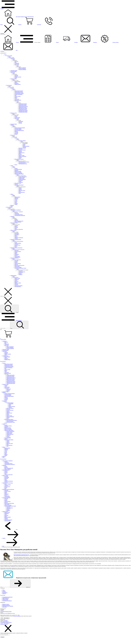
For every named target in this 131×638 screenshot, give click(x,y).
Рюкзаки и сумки (5, 384)
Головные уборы (13, 78)
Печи (20, 193)
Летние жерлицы (18, 263)
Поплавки (16, 260)
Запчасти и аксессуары (19, 229)
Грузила (16, 261)
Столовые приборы (22, 140)
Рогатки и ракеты (18, 251)
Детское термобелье (22, 68)
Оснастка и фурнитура (15, 257)
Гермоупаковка (17, 117)
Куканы (16, 245)
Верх (15, 62)
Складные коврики (18, 129)
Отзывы (3, 590)
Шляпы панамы (17, 81)
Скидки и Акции (27, 16)
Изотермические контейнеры (24, 161)
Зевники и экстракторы (19, 237)
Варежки (6, 353)
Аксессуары (13, 72)
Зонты (16, 202)
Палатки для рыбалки (18, 94)
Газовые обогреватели (23, 176)
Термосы (20, 157)
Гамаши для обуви (18, 76)
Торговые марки (5, 599)
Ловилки (24, 147)
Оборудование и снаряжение (16, 209)
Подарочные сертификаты (7, 600)
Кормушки (16, 250)
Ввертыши (6, 515)
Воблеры (6, 467)
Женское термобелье (22, 67)
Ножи (12, 206)
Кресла (16, 201)
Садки (16, 242)
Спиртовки (21, 180)
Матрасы (16, 131)
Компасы (12, 205)
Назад (6, 54)
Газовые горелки (22, 177)
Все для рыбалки (9, 207)
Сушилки (16, 244)
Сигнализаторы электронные (20, 215)
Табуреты (16, 198)
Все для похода (9, 85)
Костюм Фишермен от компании (21, 554)
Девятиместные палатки (23, 111)
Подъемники (17, 233)
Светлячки (21, 270)
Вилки (24, 145)
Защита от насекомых (8, 429)
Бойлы (16, 253)
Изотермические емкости (19, 159)
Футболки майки (14, 71)
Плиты (16, 164)
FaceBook (3, 611)
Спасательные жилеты (19, 214)
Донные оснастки (22, 271)
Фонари (16, 168)
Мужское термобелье (22, 69)
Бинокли (16, 212)
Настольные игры (18, 183)
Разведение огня (22, 192)
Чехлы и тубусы (7, 486)
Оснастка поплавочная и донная (20, 268)
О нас (3, 589)
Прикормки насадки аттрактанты (16, 247)
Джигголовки (17, 266)
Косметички (21, 121)
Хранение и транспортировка (16, 239)
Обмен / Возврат (5, 598)
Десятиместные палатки (11, 383)
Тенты (16, 98)
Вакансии (4, 593)
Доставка (22, 16)
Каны (16, 246)
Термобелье (13, 58)
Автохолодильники (22, 162)
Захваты (16, 236)
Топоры (20, 187)
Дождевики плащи (14, 70)
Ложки (24, 144)
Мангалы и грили (22, 190)
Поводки (16, 264)
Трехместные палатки (22, 105)
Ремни (16, 77)
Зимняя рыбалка (13, 275)
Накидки (20, 122)
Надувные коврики (18, 128)
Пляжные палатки (8, 373)
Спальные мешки (5, 391)
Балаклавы (16, 83)
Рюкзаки (16, 115)
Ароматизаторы (7, 496)
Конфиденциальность (6, 605)
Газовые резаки (21, 178)
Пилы (20, 191)
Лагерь (12, 165)
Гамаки (16, 204)
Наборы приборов (26, 146)
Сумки (16, 116)
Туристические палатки (19, 90)
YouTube (9, 611)
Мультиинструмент (8, 428)
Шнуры (16, 226)
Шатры (16, 97)
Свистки (6, 438)
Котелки (20, 150)
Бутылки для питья (22, 149)
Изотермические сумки (23, 163)
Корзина (28, 24)
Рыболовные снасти (14, 222)
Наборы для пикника (22, 156)
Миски (20, 153)
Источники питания (18, 169)
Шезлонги (16, 197)
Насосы (16, 134)
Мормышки (17, 279)
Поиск (1, 24)
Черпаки (16, 283)
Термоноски (17, 63)
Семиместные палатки (23, 109)
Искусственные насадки (9, 468)
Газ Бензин (21, 182)
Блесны (16, 219)
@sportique (2, 33)
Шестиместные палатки (23, 108)
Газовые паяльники (22, 179)
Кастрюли (8, 409)
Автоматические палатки (19, 93)
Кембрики (20, 274)
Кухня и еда (13, 135)
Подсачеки (6, 476)
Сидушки (16, 132)
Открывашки (25, 143)
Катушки (16, 227)
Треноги (20, 189)
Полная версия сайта (4, 624)
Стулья (16, 200)
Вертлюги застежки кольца (19, 265)
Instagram (6, 611)
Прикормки (17, 254)
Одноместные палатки (23, 103)
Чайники (20, 151)
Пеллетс (16, 255)
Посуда (16, 137)
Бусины (20, 273)
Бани (15, 95)
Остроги (16, 238)
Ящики (16, 281)
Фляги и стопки (21, 155)
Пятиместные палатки (23, 107)
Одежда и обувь (9, 55)
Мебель (12, 194)
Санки (16, 280)
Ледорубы (16, 284)
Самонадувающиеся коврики (20, 127)
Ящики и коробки (18, 243)
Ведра (20, 158)
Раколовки (16, 234)
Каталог (19, 320)
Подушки (16, 133)
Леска (16, 228)
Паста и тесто (17, 256)
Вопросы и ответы (5, 604)
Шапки (16, 82)
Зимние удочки (17, 278)
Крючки (16, 262)
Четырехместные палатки (23, 106)
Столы (16, 199)
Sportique (2, 8)
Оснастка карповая (18, 267)
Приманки (12, 216)
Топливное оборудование (19, 173)
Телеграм (39, 24)
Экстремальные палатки (19, 92)
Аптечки (20, 123)
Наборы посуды (21, 152)
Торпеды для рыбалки (18, 285)
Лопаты (20, 188)
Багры (16, 235)
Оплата (19, 16)
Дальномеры (17, 213)
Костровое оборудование (9, 439)
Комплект (16, 61)
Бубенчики (21, 272)
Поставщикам (4, 592)
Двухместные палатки (23, 104)
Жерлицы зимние (18, 282)
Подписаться (28, 587)
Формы (16, 252)
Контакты (32, 16)
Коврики (4, 392)
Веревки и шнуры (18, 171)
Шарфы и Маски (18, 84)
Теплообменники (18, 286)
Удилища (16, 225)
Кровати (16, 203)
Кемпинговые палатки (19, 91)
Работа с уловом (13, 230)
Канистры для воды (10, 408)
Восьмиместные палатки (23, 110)
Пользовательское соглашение (7, 606)
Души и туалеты (17, 96)
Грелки (20, 181)
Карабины (16, 170)
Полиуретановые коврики (19, 130)
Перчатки (16, 75)
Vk (0, 611)
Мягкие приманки (18, 221)
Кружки (20, 154)
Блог (17, 16)
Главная (17, 42)
